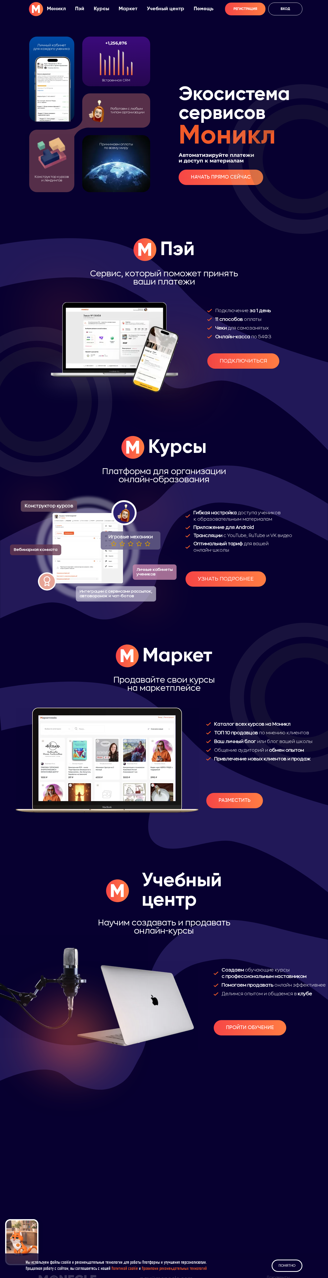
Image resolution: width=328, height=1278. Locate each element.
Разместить (235, 800)
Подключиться (243, 361)
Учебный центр (165, 9)
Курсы (101, 9)
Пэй (79, 9)
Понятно (287, 1266)
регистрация (245, 9)
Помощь (203, 9)
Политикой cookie (124, 1269)
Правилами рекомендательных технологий (174, 1269)
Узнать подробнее (226, 579)
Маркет (128, 9)
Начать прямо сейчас (221, 177)
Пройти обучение (250, 1027)
